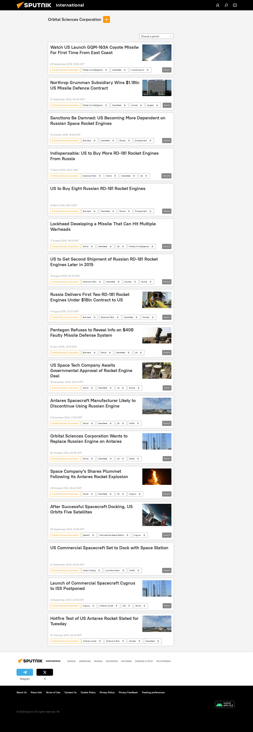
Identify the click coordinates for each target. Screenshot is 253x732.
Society (128, 281)
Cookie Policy (88, 692)
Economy (112, 661)
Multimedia (163, 661)
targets (150, 105)
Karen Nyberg (89, 570)
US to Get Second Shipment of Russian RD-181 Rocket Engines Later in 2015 (104, 261)
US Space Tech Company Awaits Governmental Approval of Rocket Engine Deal (91, 370)
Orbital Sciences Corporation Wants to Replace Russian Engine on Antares (89, 438)
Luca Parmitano (112, 570)
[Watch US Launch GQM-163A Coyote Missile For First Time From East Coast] (156, 52)
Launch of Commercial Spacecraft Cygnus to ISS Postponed (92, 585)
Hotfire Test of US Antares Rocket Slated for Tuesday (94, 621)
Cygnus (132, 494)
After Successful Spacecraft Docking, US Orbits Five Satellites (91, 509)
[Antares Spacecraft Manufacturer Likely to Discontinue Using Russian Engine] (156, 406)
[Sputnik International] (35, 9)
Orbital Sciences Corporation (74, 19)
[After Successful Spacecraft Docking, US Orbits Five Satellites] (156, 515)
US (141, 175)
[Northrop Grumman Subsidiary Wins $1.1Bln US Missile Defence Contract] (156, 88)
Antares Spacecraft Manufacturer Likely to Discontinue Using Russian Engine (93, 403)
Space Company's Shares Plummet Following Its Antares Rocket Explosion (89, 473)
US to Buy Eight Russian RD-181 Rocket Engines (97, 188)
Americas (85, 661)
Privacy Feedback (128, 692)
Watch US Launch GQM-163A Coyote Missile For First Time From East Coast (94, 49)
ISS (124, 605)
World (109, 175)
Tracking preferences (153, 692)
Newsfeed (116, 70)
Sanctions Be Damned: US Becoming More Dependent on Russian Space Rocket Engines (107, 120)
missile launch (137, 70)
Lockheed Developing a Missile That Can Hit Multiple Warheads (103, 226)
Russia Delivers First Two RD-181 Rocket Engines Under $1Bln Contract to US (89, 297)
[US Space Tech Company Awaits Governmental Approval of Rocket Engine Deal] (156, 370)
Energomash (141, 140)
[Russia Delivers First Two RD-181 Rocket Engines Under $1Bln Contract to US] (156, 300)
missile (134, 105)
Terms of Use (53, 692)
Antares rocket (106, 605)
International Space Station (111, 535)
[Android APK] (224, 705)
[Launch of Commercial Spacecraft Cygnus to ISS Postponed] (156, 588)
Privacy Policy (107, 692)
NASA (132, 423)
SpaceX (86, 535)
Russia (122, 140)
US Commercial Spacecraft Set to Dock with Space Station (109, 547)
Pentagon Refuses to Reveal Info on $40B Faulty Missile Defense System (92, 332)
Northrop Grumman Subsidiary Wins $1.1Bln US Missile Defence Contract (94, 85)
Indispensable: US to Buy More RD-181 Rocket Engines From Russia (104, 155)
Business (87, 140)
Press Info (36, 692)
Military (126, 661)
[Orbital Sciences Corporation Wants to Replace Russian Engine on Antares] (156, 441)
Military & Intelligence (93, 70)
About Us (22, 692)
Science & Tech (89, 175)
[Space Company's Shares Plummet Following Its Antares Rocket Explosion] (156, 476)
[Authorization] (217, 5)
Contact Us (71, 692)
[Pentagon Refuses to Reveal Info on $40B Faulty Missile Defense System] (156, 335)
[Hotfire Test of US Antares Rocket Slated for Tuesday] (156, 624)
